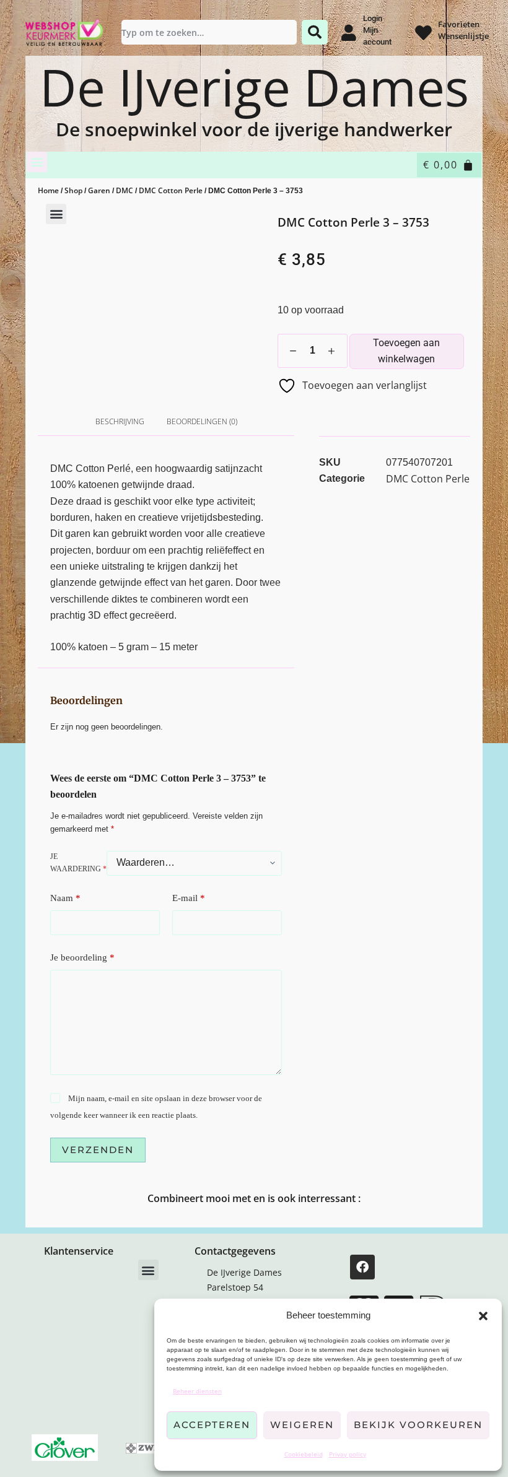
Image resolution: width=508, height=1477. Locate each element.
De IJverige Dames (254, 87)
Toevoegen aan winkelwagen (406, 351)
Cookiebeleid (303, 1454)
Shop (73, 190)
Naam (65, 898)
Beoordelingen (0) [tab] (202, 421)
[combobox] (209, 32)
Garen (99, 190)
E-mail (188, 898)
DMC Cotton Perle (171, 190)
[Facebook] (362, 1267)
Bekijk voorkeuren (418, 1425)
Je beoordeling (82, 957)
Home (48, 190)
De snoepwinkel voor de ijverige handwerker (254, 129)
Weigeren (302, 1425)
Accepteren (211, 1425)
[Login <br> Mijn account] (348, 32)
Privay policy (347, 1454)
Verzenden (98, 1150)
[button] (483, 1316)
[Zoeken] (315, 32)
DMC (124, 190)
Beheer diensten (197, 1391)
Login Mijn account (377, 30)
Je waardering (78, 862)
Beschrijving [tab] (119, 421)
